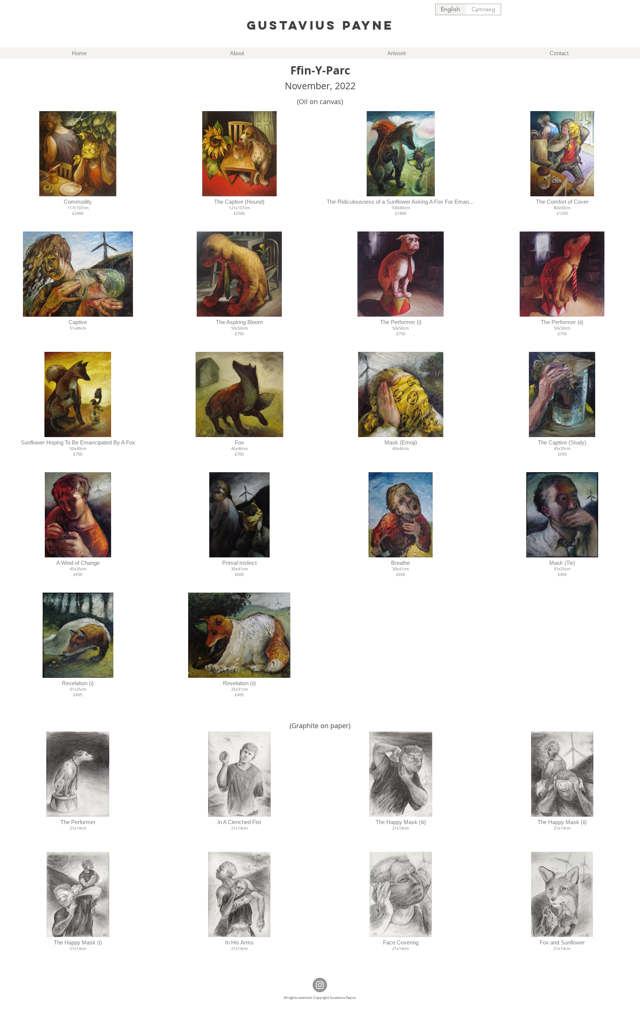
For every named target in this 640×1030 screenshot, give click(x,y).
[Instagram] (320, 985)
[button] (78, 168)
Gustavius (292, 25)
